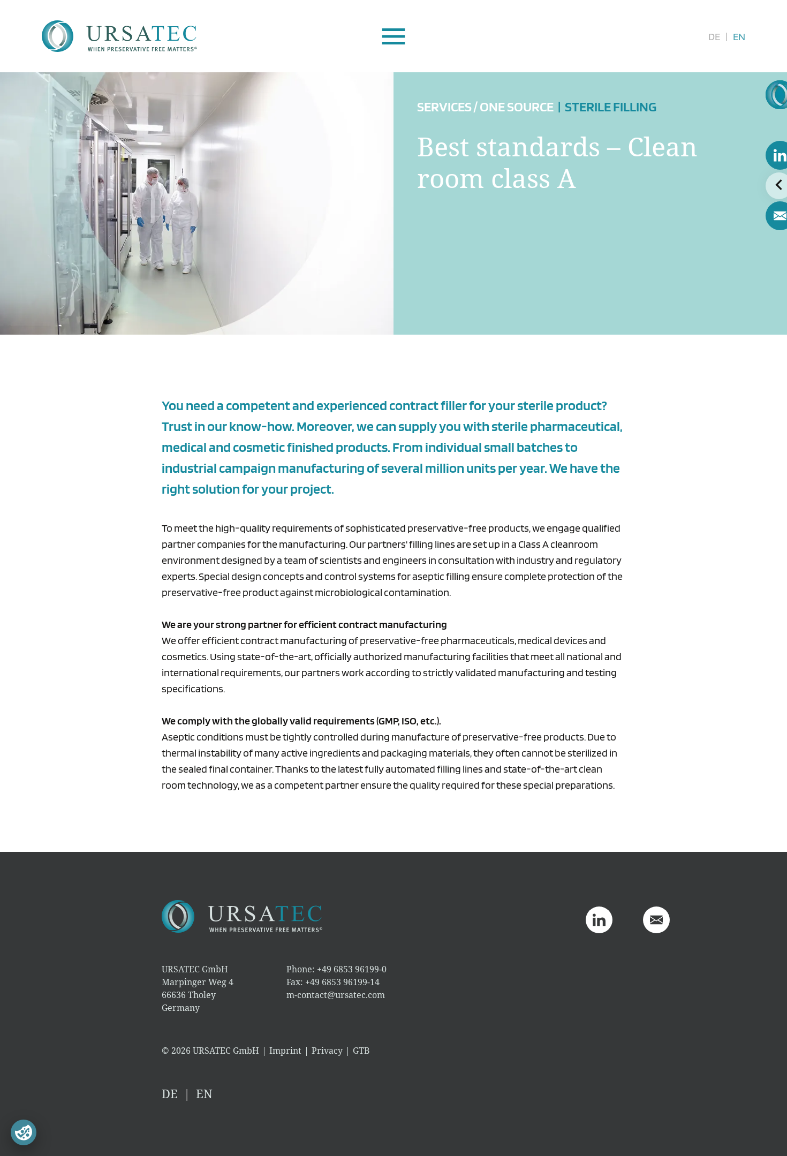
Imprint (285, 1050)
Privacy (327, 1050)
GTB (361, 1050)
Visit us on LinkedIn (599, 919)
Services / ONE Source (485, 106)
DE (714, 36)
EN (739, 36)
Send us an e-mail (656, 919)
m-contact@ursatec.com (335, 995)
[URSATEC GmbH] (119, 36)
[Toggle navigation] (393, 36)
